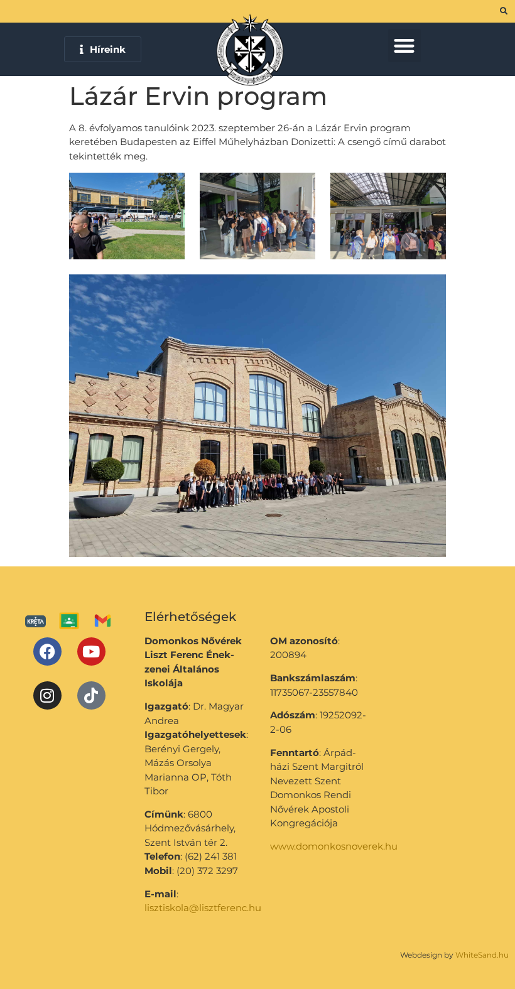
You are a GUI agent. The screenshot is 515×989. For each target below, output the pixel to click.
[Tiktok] (91, 695)
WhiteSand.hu (482, 954)
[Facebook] (47, 651)
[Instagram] (47, 695)
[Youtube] (91, 651)
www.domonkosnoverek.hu (334, 846)
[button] (404, 45)
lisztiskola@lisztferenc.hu (202, 908)
